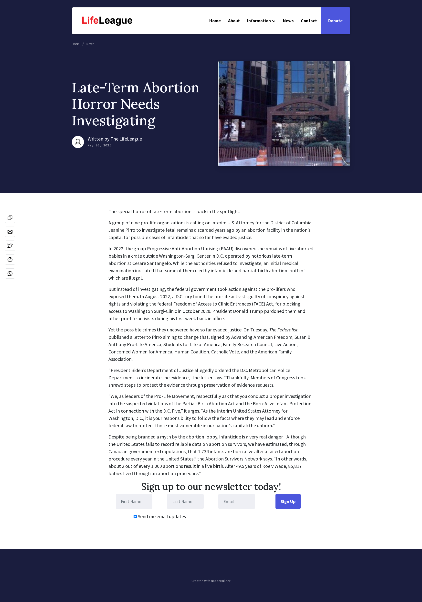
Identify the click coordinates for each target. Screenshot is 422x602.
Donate (335, 20)
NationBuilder (221, 581)
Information (259, 20)
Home (215, 20)
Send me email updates (161, 516)
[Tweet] (10, 246)
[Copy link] (10, 218)
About (234, 20)
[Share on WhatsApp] (10, 273)
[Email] (10, 232)
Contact (309, 20)
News (288, 20)
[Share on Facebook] (10, 259)
